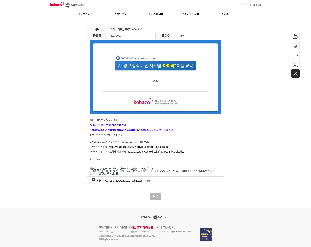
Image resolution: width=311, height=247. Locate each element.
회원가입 (257, 4)
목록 (155, 196)
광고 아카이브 (85, 14)
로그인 (245, 4)
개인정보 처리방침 (142, 227)
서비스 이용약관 (120, 227)
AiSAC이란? (104, 227)
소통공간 (225, 14)
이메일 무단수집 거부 (166, 227)
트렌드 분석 (120, 14)
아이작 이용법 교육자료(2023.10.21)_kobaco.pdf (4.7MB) (123, 180)
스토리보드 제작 (190, 14)
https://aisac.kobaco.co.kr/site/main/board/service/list (155, 151)
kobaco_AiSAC (185, 231)
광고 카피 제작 (155, 14)
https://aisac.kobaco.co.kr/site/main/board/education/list (139, 147)
